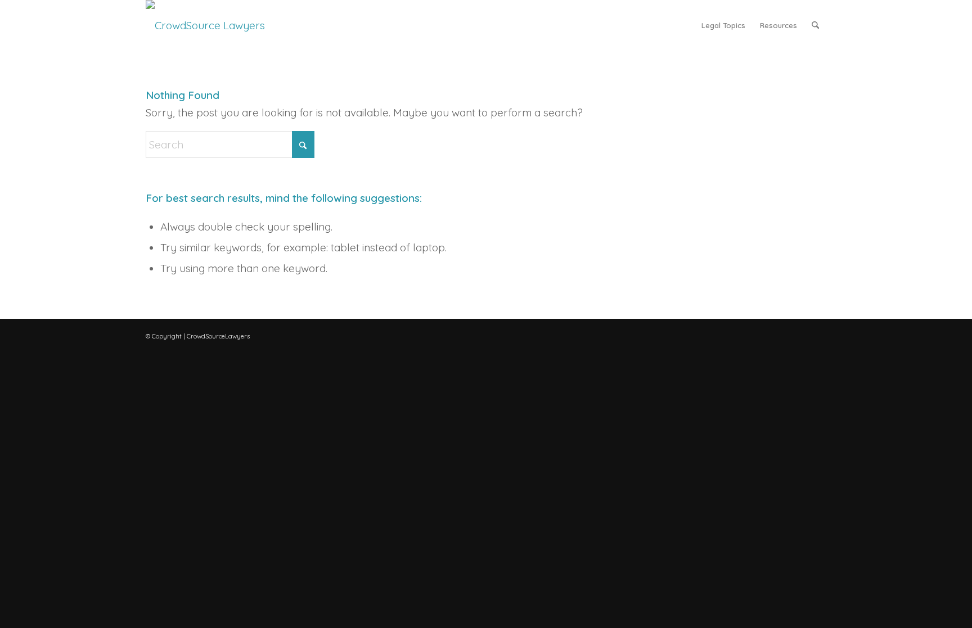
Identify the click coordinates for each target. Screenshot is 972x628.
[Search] (815, 25)
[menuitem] (723, 25)
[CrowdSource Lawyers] (205, 25)
